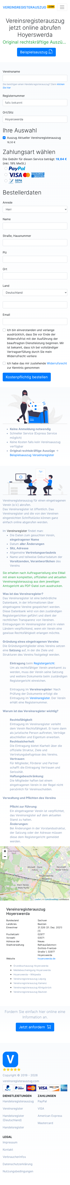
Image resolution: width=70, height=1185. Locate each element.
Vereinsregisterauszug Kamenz (30, 983)
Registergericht (44, 663)
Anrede (7, 202)
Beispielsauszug (34, 52)
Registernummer (14, 96)
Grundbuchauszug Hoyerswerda (30, 965)
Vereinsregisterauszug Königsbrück (32, 987)
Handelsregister (13, 1127)
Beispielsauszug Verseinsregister (32, 455)
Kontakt (8, 1149)
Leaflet (38, 899)
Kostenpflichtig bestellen (27, 377)
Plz (5, 252)
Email (6, 314)
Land (6, 285)
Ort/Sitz (8, 112)
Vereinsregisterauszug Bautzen (30, 992)
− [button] (5, 856)
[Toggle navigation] (62, 7)
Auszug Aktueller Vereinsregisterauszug (34, 140)
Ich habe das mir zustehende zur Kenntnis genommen (37, 365)
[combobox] (35, 78)
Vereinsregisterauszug (24, 7)
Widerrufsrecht (57, 363)
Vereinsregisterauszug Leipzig (29, 978)
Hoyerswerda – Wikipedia (27, 974)
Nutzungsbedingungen (18, 1171)
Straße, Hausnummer (17, 236)
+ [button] (5, 851)
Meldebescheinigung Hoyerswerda (32, 970)
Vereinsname (11, 71)
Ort (5, 269)
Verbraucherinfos (14, 1157)
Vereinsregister (17, 531)
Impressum (10, 1142)
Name (7, 219)
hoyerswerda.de (46, 958)
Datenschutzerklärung (17, 1164)
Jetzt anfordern (32, 1027)
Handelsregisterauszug (36, 84)
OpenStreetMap (51, 899)
